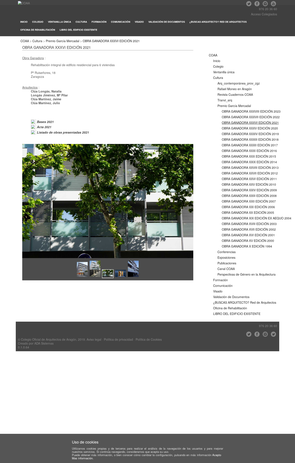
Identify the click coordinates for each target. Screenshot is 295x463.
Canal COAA (226, 269)
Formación (99, 21)
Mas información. (83, 458)
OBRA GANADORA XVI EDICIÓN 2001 (248, 235)
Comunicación (120, 21)
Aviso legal (94, 339)
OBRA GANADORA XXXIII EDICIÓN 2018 (250, 139)
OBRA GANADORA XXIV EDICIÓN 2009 (249, 190)
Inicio (24, 21)
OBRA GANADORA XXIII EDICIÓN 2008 (249, 195)
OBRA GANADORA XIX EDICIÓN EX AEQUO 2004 (256, 218)
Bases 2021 (45, 122)
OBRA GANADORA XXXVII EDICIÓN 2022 (251, 117)
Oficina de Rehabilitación (37, 29)
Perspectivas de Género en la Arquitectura (246, 274)
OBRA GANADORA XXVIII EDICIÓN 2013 (250, 167)
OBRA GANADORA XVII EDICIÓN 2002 (249, 229)
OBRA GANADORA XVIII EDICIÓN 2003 (249, 224)
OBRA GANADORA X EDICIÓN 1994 (247, 246)
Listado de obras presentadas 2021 (63, 132)
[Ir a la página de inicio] (24, 3)
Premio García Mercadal (62, 41)
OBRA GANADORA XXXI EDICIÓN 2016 (249, 150)
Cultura (81, 21)
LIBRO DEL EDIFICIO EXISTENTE (78, 29)
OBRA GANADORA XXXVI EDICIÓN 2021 (111, 41)
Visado (139, 21)
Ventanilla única (59, 21)
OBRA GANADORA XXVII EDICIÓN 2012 (250, 173)
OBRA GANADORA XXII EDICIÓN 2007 (249, 201)
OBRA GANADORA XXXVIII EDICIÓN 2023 (251, 111)
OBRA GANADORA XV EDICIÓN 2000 (248, 240)
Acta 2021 (44, 127)
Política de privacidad (118, 339)
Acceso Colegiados (264, 14)
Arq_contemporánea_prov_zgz (238, 83)
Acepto (216, 455)
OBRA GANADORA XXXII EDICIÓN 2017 (250, 145)
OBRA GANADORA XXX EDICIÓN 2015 (249, 156)
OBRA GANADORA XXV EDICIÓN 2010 (249, 184)
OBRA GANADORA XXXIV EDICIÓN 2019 (250, 134)
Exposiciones (226, 257)
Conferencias (226, 252)
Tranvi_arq (224, 100)
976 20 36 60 (268, 9)
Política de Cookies (149, 339)
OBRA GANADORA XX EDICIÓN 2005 (248, 212)
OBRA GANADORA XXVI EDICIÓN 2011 (249, 179)
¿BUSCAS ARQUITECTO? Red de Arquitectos (218, 21)
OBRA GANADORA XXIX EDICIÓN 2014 (249, 162)
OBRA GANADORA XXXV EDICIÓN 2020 (250, 128)
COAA (25, 41)
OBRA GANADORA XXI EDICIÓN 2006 (248, 207)
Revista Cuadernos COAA (235, 94)
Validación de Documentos (166, 21)
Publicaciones (226, 263)
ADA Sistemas (44, 343)
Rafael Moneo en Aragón (234, 89)
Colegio (37, 21)
